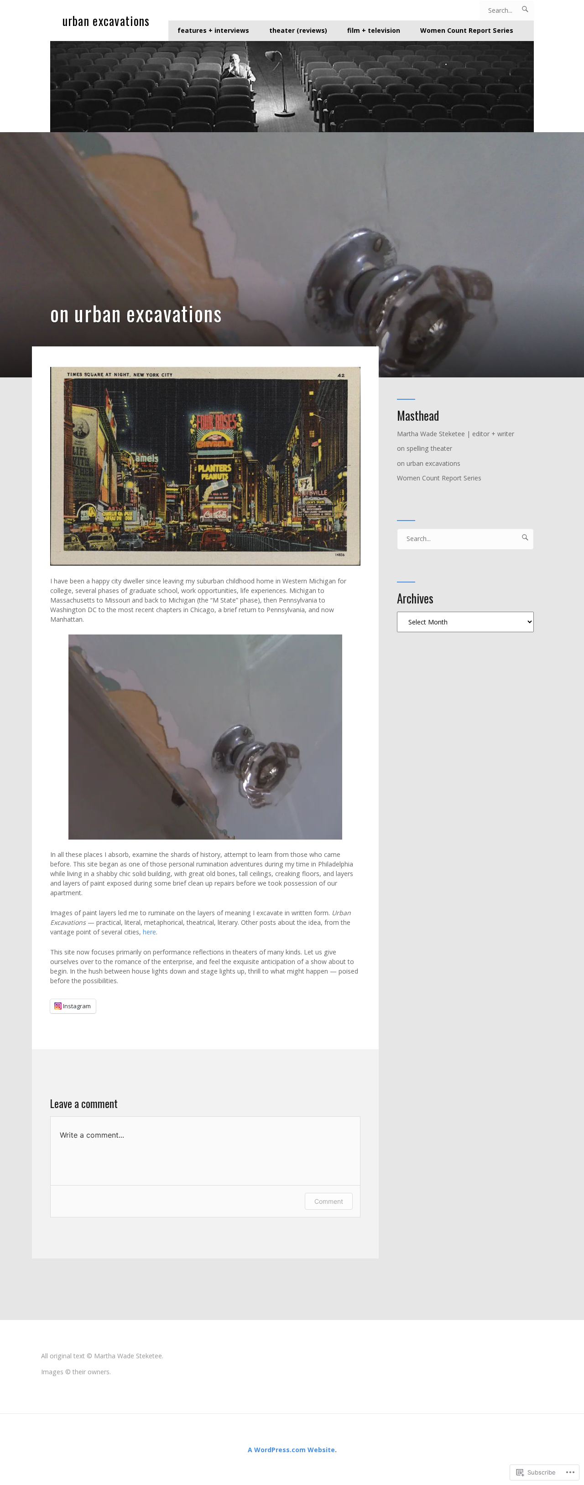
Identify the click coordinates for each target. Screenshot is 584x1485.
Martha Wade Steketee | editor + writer (455, 433)
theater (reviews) (298, 30)
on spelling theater (424, 448)
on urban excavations (428, 463)
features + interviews (213, 30)
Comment (328, 1201)
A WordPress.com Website (291, 1449)
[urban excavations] (292, 86)
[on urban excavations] (292, 254)
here (149, 932)
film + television (373, 30)
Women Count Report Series (466, 30)
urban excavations (106, 21)
